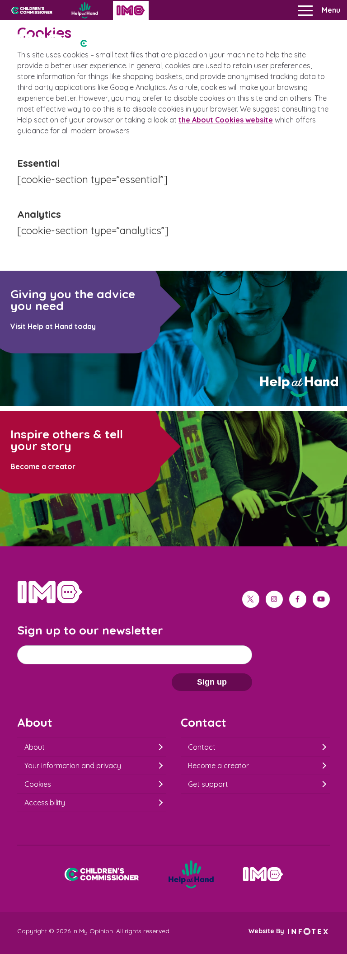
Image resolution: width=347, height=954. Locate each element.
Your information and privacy (72, 765)
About (34, 747)
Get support (208, 784)
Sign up (212, 681)
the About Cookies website (225, 119)
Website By (267, 931)
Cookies (37, 784)
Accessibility (44, 802)
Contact (202, 747)
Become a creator (218, 765)
